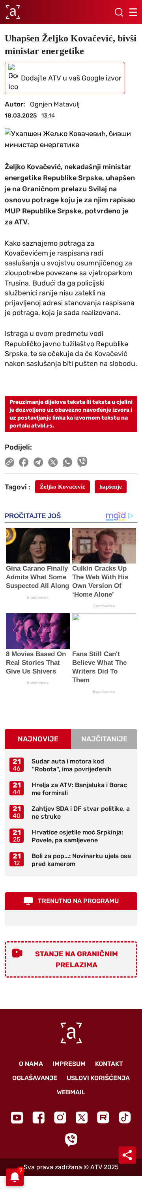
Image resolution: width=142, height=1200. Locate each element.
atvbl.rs (41, 425)
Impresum (69, 1063)
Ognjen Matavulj (55, 104)
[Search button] (118, 12)
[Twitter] (82, 1117)
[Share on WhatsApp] (68, 462)
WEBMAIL (71, 1092)
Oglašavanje (34, 1078)
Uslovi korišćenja (98, 1078)
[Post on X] (53, 462)
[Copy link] (9, 462)
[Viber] (71, 1140)
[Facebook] (38, 1117)
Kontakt (109, 1063)
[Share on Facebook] (24, 462)
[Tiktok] (125, 1117)
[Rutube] (103, 1117)
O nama (31, 1063)
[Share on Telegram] (38, 462)
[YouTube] (17, 1117)
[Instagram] (60, 1117)
